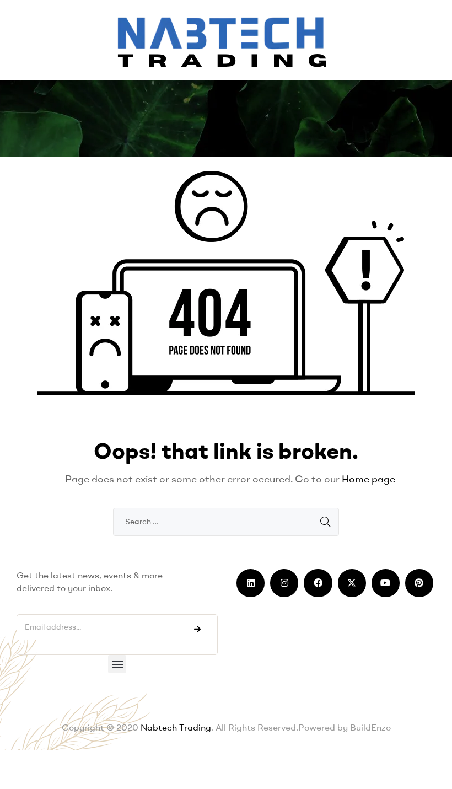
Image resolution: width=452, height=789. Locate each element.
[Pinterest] (419, 583)
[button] (117, 664)
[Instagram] (284, 583)
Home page (368, 479)
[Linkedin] (250, 583)
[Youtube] (386, 583)
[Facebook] (318, 583)
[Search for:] (226, 521)
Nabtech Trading (174, 727)
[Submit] (197, 629)
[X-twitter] (352, 583)
